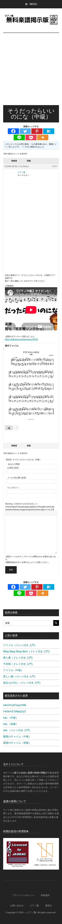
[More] (42, 137)
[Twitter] (25, 131)
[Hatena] (48, 131)
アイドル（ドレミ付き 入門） (20, 645)
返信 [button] (27, 166)
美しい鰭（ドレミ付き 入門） (20, 676)
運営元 (48, 905)
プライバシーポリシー (23, 895)
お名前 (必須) (13, 468)
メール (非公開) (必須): (17, 478)
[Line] (19, 137)
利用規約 (45, 895)
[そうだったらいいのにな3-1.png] (31, 385)
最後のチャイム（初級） (17, 742)
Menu (33, 4)
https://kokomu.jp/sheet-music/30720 (21, 339)
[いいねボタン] (9, 427)
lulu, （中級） (10, 717)
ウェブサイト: (13, 488)
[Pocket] (31, 137)
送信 (11, 570)
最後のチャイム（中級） (17, 736)
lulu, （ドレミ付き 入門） (17, 730)
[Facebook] (13, 131)
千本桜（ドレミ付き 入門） (18, 663)
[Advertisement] (31, 72)
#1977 (55, 166)
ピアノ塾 (34, 905)
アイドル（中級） (13, 670)
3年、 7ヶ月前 (22, 147)
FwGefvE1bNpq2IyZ (14, 711)
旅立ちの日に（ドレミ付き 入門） (22, 682)
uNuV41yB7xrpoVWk (14, 705)
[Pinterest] (36, 131)
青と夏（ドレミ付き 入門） (18, 657)
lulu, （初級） (10, 723)
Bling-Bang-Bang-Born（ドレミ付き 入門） (27, 651)
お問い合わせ (17, 905)
